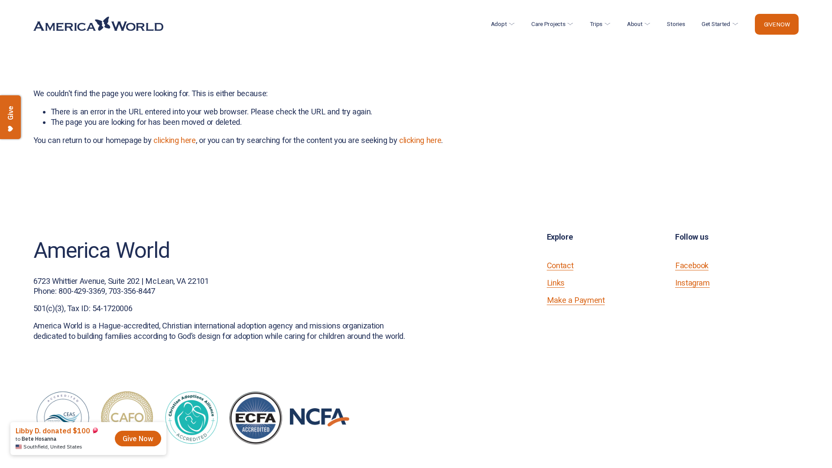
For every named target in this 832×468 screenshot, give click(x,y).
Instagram (692, 282)
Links (556, 282)
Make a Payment (576, 300)
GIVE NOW (777, 24)
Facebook (691, 265)
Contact (560, 265)
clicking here (174, 140)
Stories (676, 23)
